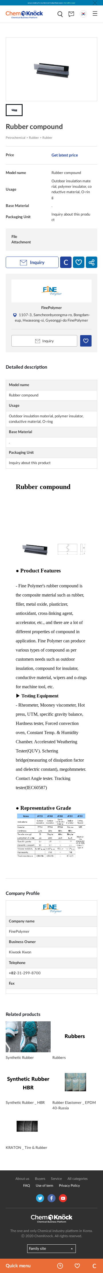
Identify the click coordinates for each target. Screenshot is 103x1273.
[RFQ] (71, 14)
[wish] (78, 262)
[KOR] (83, 13)
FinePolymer (51, 308)
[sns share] (91, 262)
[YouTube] (63, 1198)
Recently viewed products (60, 1266)
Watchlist (77, 1266)
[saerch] (60, 14)
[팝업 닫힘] (95, 3)
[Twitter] (40, 1198)
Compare (94, 1266)
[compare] (66, 262)
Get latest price (65, 155)
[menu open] (95, 13)
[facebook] (51, 1198)
